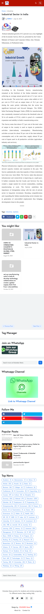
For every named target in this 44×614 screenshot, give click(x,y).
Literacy (18, 528)
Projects (28, 536)
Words (31, 562)
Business (7, 487)
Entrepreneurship (10, 506)
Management (8, 532)
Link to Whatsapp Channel (22, 401)
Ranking (6, 540)
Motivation (21, 532)
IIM (5, 517)
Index (23, 517)
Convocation (21, 491)
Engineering (32, 502)
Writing (18, 566)
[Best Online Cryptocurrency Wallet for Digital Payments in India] (7, 446)
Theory (29, 558)
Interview (19, 521)
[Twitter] (17, 217)
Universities (19, 562)
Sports (28, 547)
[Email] (30, 217)
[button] (2, 3)
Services (17, 547)
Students (18, 551)
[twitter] (32, 414)
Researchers (8, 543)
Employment (19, 502)
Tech (6, 558)
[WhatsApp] (21, 217)
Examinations (18, 510)
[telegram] (12, 422)
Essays (37, 506)
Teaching (32, 555)
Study (28, 551)
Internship (7, 521)
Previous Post (9, 326)
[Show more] (34, 217)
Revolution (31, 543)
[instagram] (32, 418)
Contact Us (26, 610)
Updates (15, 212)
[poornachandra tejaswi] (7, 464)
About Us (17, 610)
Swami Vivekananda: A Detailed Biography (24, 454)
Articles (7, 484)
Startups (7, 551)
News (7, 536)
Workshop (7, 566)
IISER (14, 517)
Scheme (6, 547)
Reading (17, 540)
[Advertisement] (15, 309)
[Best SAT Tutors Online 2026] (7, 437)
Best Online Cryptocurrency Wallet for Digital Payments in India (26, 445)
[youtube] (12, 418)
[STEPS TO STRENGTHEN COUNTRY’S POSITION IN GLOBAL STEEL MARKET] (11, 234)
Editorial (19, 499)
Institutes (33, 517)
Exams (29, 510)
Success (6, 555)
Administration (20, 480)
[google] (32, 422)
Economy (7, 499)
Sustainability (19, 555)
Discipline (29, 495)
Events (6, 510)
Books (27, 484)
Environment (25, 506)
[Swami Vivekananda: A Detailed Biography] (7, 455)
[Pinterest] (26, 217)
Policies (17, 536)
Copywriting (35, 491)
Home (4, 11)
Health (29, 513)
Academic (7, 480)
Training (7, 562)
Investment (30, 521)
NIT (31, 532)
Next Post (36, 326)
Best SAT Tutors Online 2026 (23, 435)
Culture (18, 495)
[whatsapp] (31, 598)
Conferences (8, 491)
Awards (17, 484)
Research (28, 540)
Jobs (6, 525)
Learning (7, 528)
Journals (16, 525)
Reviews (20, 543)
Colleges (19, 487)
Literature (30, 528)
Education (32, 499)
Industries (10, 11)
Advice (32, 480)
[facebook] (12, 414)
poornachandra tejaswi (21, 462)
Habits (19, 513)
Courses (7, 495)
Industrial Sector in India (31, 244)
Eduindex (7, 502)
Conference (30, 487)
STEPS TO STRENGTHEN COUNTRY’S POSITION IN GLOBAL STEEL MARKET (9, 248)
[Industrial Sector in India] (32, 234)
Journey (26, 525)
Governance (8, 513)
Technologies (17, 558)
